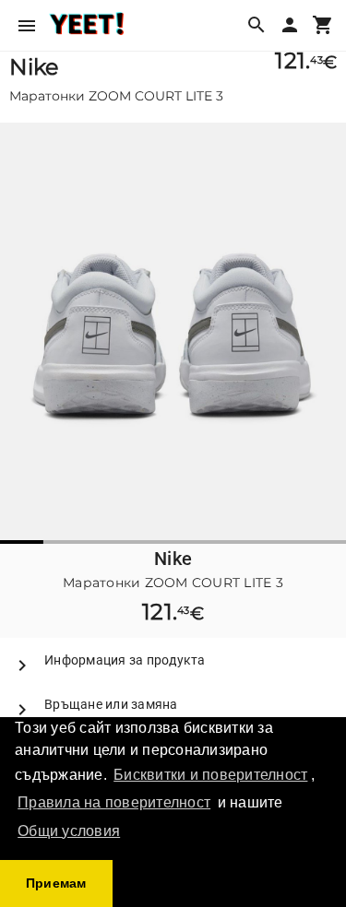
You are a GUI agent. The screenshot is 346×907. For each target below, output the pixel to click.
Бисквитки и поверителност (210, 775)
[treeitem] (173, 660)
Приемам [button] (56, 883)
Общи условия (69, 831)
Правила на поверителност (114, 802)
